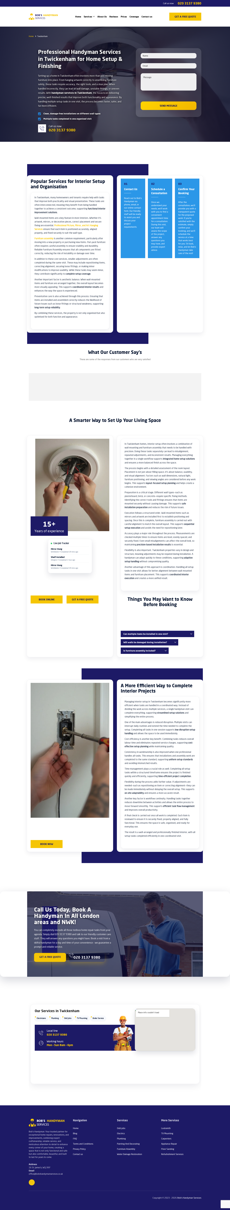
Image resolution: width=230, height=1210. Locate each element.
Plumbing (55, 1018)
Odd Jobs (67, 1018)
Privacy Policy (79, 1149)
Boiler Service (98, 1018)
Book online (47, 599)
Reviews (113, 16)
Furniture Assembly (126, 1149)
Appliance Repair (169, 1143)
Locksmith (166, 1128)
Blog (75, 1133)
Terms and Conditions (83, 1143)
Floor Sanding (167, 1149)
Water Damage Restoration (129, 1154)
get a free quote (185, 16)
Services (88, 16)
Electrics (121, 1133)
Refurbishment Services (172, 1154)
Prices (124, 16)
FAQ (75, 1138)
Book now (46, 844)
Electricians (41, 1018)
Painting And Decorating (128, 1143)
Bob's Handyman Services (189, 1197)
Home (78, 16)
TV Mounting (82, 1018)
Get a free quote (82, 599)
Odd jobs (121, 1128)
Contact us (146, 16)
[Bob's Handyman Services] (43, 16)
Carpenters (166, 1138)
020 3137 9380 (189, 3)
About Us (102, 16)
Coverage (134, 16)
